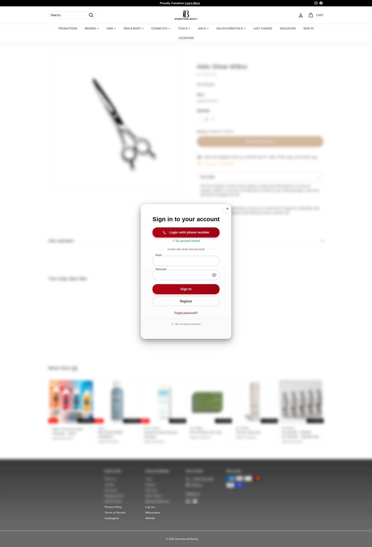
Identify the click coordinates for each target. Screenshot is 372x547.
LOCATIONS (186, 37)
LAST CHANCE (262, 28)
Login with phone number (189, 232)
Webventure (153, 512)
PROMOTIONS (68, 28)
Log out (150, 506)
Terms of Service (115, 512)
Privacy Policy (113, 506)
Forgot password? (186, 313)
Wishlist (150, 518)
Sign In (185, 289)
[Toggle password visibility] (214, 275)
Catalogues (112, 518)
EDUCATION (288, 28)
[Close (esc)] (227, 209)
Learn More (192, 3)
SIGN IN (308, 28)
